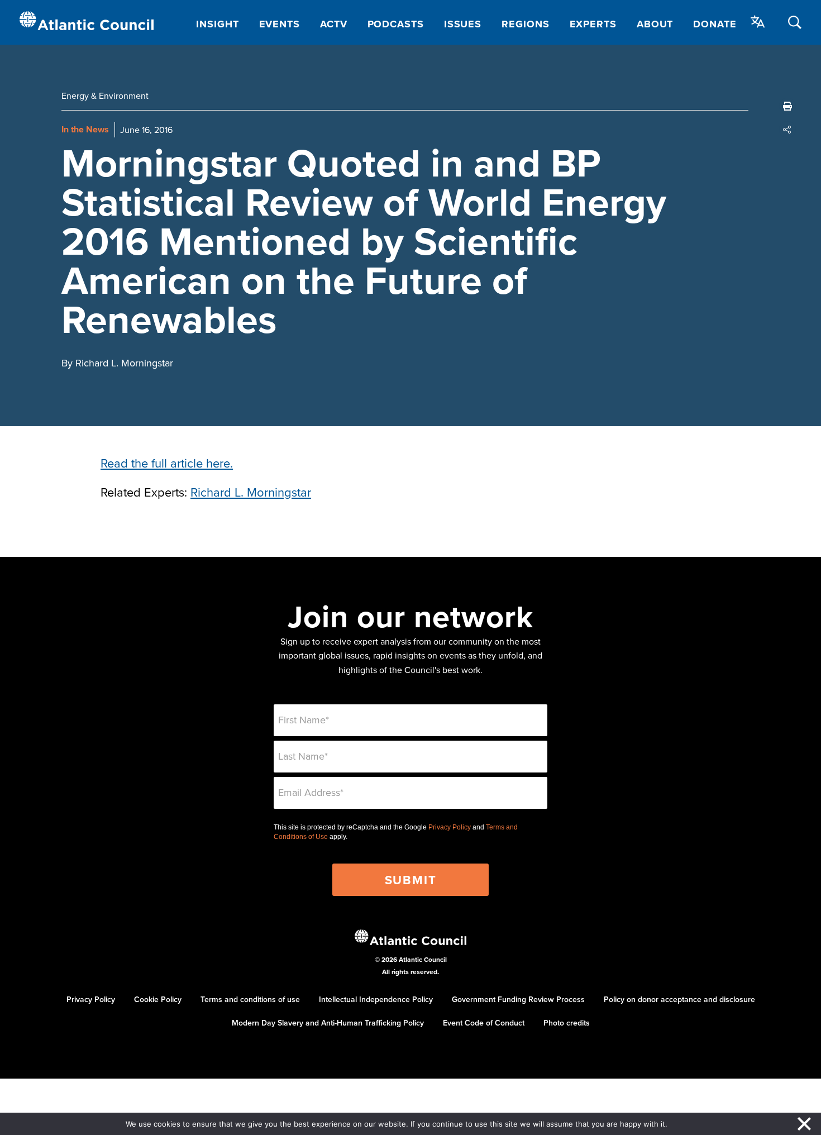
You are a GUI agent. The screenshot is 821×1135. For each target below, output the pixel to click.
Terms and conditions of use (250, 999)
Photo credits (566, 1022)
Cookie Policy (158, 999)
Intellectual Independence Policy (376, 999)
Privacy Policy (449, 827)
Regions (525, 24)
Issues (462, 24)
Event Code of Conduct (483, 1022)
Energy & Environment (105, 95)
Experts (593, 24)
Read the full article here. (167, 462)
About (655, 24)
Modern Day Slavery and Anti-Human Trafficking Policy (328, 1022)
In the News (85, 129)
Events (279, 24)
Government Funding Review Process (518, 999)
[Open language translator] (758, 22)
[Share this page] (787, 129)
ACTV (333, 24)
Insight (217, 24)
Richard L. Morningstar (250, 491)
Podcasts (395, 24)
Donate (714, 24)
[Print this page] (787, 106)
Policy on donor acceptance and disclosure (679, 999)
